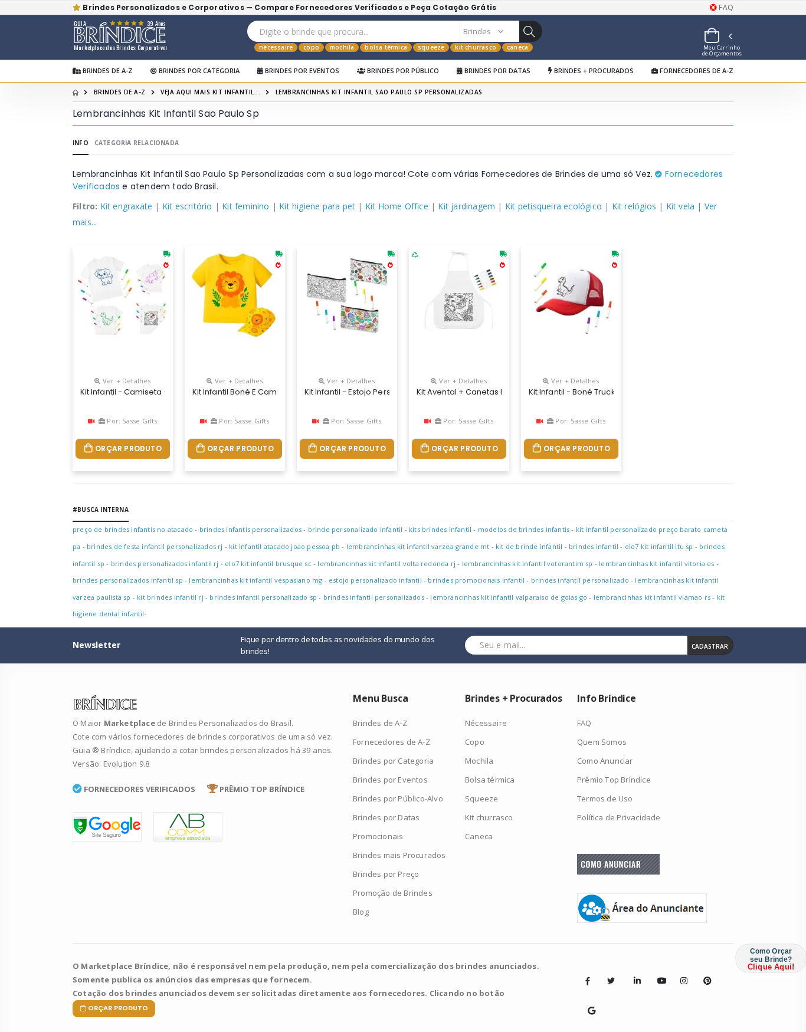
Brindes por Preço (386, 874)
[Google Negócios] (587, 1002)
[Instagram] (680, 971)
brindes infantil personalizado (580, 580)
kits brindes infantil (440, 529)
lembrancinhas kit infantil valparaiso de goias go (508, 597)
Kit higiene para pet (317, 206)
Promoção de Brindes (393, 893)
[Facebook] (587, 980)
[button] (717, 37)
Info (81, 143)
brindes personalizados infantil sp (128, 580)
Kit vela (680, 206)
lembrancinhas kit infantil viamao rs (652, 597)
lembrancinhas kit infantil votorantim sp (527, 563)
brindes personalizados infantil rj (165, 563)
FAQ (725, 7)
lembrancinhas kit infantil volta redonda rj (386, 563)
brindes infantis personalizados (250, 529)
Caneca (517, 47)
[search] (530, 31)
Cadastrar (710, 646)
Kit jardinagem (466, 206)
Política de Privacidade (619, 817)
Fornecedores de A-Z (695, 70)
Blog (361, 911)
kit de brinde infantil (529, 546)
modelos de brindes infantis (523, 529)
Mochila (342, 47)
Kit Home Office (396, 206)
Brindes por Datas (496, 70)
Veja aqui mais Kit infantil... (210, 92)
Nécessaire (276, 47)
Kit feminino (245, 206)
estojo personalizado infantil (375, 580)
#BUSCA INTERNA (101, 509)
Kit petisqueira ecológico (553, 206)
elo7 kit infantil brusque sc (268, 563)
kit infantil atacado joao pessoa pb (284, 546)
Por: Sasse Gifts (131, 420)
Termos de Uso (605, 798)
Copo (311, 47)
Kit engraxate (126, 206)
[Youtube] (657, 971)
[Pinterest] (703, 971)
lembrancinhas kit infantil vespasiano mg (255, 580)
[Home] (75, 92)
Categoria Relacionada (136, 143)
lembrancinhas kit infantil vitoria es (656, 563)
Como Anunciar (605, 760)
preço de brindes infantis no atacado (133, 529)
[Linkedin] (633, 971)
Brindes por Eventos (301, 70)
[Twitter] (610, 980)
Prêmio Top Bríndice (614, 779)
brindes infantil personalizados (373, 597)
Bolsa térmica (386, 47)
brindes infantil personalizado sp (263, 597)
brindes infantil (593, 546)
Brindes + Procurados (593, 70)
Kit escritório (187, 206)
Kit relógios (634, 206)
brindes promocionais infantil (476, 580)
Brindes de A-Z (107, 70)
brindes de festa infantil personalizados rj (155, 546)
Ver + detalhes (125, 380)
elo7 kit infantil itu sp (659, 546)
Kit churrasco (475, 47)
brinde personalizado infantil (355, 529)
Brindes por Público (402, 70)
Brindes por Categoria (198, 70)
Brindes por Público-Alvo (398, 798)
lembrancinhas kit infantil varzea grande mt (418, 546)
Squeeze (431, 47)
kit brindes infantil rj (170, 597)
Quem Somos (602, 742)
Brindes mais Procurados (399, 855)
